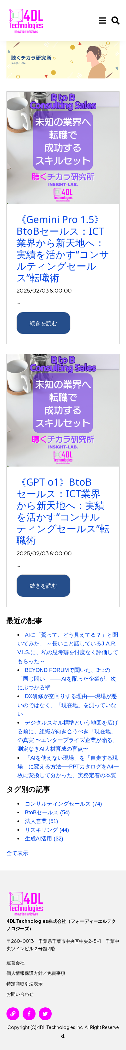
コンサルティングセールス (63, 804)
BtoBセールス (47, 812)
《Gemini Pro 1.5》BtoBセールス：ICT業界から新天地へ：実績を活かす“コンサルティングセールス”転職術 (62, 248)
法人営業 (41, 821)
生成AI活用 (44, 839)
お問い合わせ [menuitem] (20, 994)
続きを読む (43, 322)
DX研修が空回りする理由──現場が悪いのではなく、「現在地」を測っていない (67, 705)
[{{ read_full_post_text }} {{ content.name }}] (63, 148)
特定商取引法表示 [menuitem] (24, 983)
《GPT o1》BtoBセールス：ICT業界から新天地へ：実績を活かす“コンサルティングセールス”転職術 (63, 511)
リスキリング (47, 830)
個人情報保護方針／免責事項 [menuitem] (35, 973)
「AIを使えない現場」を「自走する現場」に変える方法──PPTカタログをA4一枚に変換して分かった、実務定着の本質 (68, 766)
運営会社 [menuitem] (15, 962)
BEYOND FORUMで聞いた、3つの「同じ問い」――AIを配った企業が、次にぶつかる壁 (66, 679)
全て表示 (17, 853)
